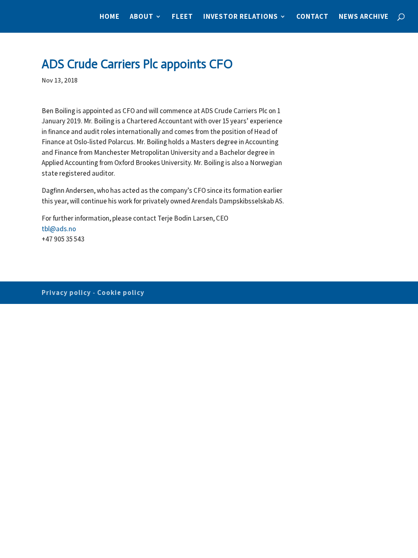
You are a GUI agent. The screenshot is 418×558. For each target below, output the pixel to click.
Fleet (182, 17)
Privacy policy (66, 292)
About (141, 17)
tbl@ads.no (59, 228)
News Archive (364, 17)
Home (110, 17)
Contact (312, 17)
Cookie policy (121, 292)
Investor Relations (240, 17)
